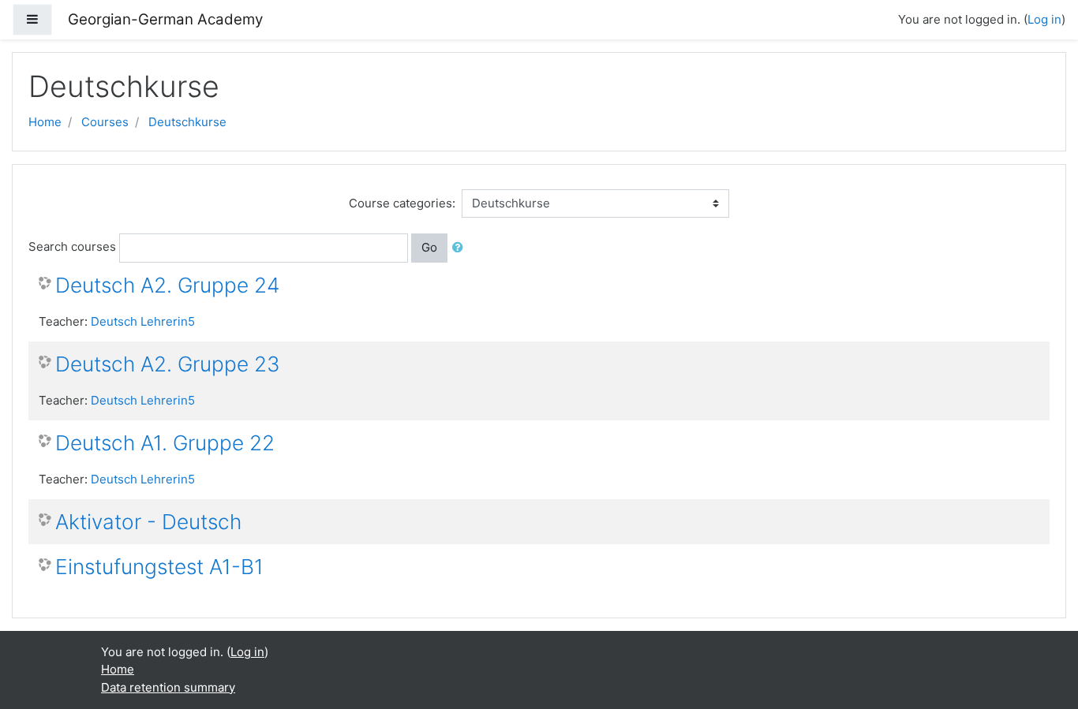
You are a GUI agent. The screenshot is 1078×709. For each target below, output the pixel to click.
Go (429, 247)
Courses (105, 121)
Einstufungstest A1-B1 (159, 566)
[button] (461, 248)
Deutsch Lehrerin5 (143, 321)
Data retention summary (168, 687)
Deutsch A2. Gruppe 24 (167, 285)
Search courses (72, 246)
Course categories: (402, 203)
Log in (1044, 19)
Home (45, 121)
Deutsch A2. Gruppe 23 (167, 364)
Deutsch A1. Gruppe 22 (165, 443)
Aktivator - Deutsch (148, 521)
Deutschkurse (187, 121)
